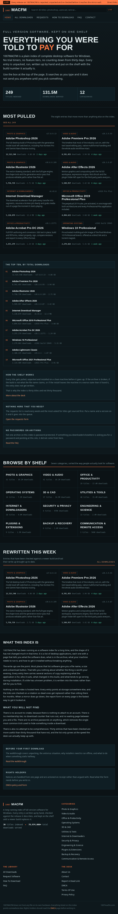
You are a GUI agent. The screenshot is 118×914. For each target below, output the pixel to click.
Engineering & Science (72, 845)
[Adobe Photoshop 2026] (31, 143)
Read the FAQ (12, 443)
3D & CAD (66, 827)
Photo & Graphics (70, 809)
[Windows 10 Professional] (87, 233)
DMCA (64, 885)
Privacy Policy (68, 894)
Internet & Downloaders (73, 836)
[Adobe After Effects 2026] (87, 172)
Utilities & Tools (69, 831)
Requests (42, 17)
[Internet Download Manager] (31, 203)
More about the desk (15, 395)
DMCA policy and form (16, 785)
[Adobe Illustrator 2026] (31, 172)
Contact (90, 17)
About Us (66, 872)
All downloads (106, 562)
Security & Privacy (70, 840)
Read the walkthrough (16, 761)
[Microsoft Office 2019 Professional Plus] (87, 203)
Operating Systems (71, 822)
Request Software (11, 876)
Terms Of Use (68, 890)
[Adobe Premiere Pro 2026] (87, 143)
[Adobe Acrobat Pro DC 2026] (31, 233)
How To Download (63, 17)
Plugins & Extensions (72, 849)
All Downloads (24, 17)
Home (8, 17)
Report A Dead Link (71, 881)
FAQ (80, 17)
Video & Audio (68, 813)
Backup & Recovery (71, 854)
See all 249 (9, 123)
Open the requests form (17, 419)
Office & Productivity (71, 818)
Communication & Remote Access (78, 858)
